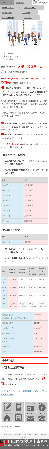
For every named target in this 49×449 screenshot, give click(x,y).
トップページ (8, 434)
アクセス (7, 417)
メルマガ (28, 17)
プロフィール (30, 7)
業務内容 (20, 2)
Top (4, 2)
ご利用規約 (42, 434)
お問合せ (26, 12)
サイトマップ (25, 437)
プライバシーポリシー (29, 434)
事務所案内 (7, 12)
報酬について (8, 7)
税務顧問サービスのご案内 (36, 391)
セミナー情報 (8, 17)
